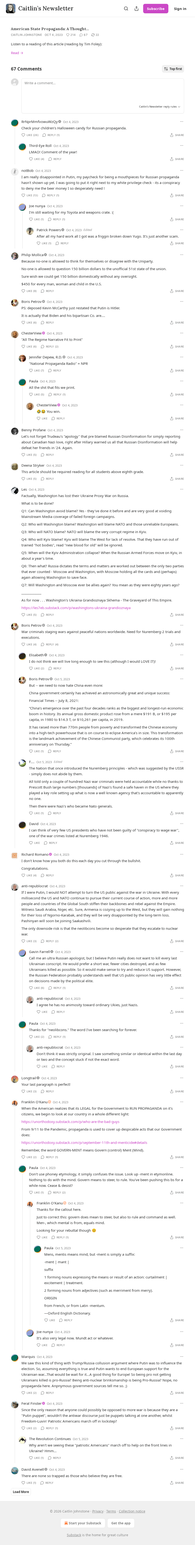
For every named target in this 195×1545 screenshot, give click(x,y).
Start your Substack (85, 1523)
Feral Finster (31, 1403)
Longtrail (28, 1077)
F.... (31, 761)
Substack (74, 1535)
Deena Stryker (32, 465)
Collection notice (132, 1511)
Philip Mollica (32, 254)
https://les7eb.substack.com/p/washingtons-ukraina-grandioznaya (76, 607)
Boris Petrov (31, 301)
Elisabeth (36, 655)
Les (24, 489)
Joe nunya (37, 205)
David (34, 823)
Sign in (180, 8)
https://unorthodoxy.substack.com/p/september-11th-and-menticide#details (84, 1142)
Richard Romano (35, 854)
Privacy (97, 1511)
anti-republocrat (34, 885)
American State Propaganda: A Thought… (50, 28)
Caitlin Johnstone (26, 35)
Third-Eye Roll (40, 145)
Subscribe (156, 8)
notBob (27, 170)
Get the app (121, 1523)
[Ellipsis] (181, 121)
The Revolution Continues (50, 1438)
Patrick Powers (49, 229)
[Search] (126, 8)
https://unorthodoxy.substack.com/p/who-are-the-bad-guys (70, 1121)
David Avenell (32, 1469)
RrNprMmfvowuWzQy (39, 121)
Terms (111, 1511)
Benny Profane (33, 429)
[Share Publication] (136, 8)
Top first (176, 69)
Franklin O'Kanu (34, 1101)
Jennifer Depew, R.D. (45, 357)
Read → (17, 52)
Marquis (28, 1356)
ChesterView (31, 333)
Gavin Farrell (39, 951)
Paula (33, 381)
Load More (21, 1492)
